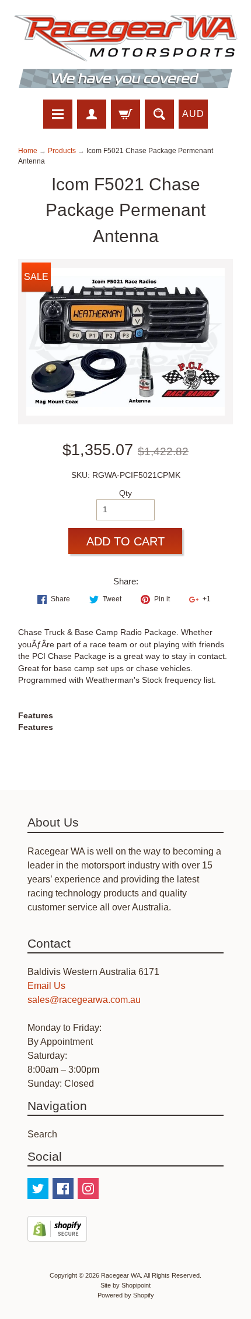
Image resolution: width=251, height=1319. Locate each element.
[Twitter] (37, 1188)
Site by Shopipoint (125, 1285)
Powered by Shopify (125, 1295)
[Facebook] (63, 1188)
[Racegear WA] (125, 51)
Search (42, 1134)
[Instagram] (88, 1188)
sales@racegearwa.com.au (84, 1000)
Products (62, 150)
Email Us (46, 986)
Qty (125, 493)
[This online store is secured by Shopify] (57, 1234)
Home (27, 150)
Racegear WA (121, 1275)
